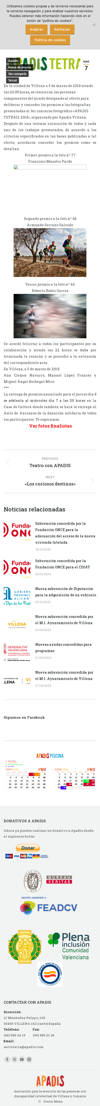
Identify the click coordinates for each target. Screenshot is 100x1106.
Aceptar (36, 29)
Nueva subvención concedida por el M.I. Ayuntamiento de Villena (64, 619)
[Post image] (17, 531)
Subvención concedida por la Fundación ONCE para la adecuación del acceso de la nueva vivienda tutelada (65, 533)
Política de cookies (50, 40)
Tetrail (12, 80)
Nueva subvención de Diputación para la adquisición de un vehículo (65, 591)
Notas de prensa (19, 67)
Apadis (13, 61)
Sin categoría (17, 74)
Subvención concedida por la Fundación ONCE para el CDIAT (62, 563)
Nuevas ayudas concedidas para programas (63, 647)
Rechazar (62, 29)
